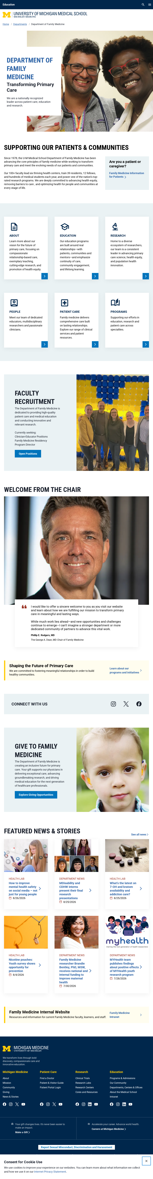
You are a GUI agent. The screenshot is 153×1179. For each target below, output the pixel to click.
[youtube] (23, 1104)
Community (9, 1087)
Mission (7, 1082)
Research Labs (83, 1082)
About (6, 1078)
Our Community (118, 1082)
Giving (6, 1092)
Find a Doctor (47, 1078)
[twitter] (17, 1104)
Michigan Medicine (15, 1072)
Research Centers (84, 1087)
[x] (126, 704)
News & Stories (11, 1096)
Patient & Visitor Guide (52, 1082)
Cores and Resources (86, 1092)
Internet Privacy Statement (50, 1171)
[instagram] (113, 704)
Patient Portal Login (50, 1087)
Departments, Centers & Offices (126, 1087)
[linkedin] (90, 1104)
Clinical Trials (82, 1078)
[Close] (146, 1161)
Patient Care (48, 1072)
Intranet (114, 1096)
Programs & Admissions (122, 1078)
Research (81, 1072)
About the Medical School (123, 1092)
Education (116, 1072)
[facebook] (139, 704)
